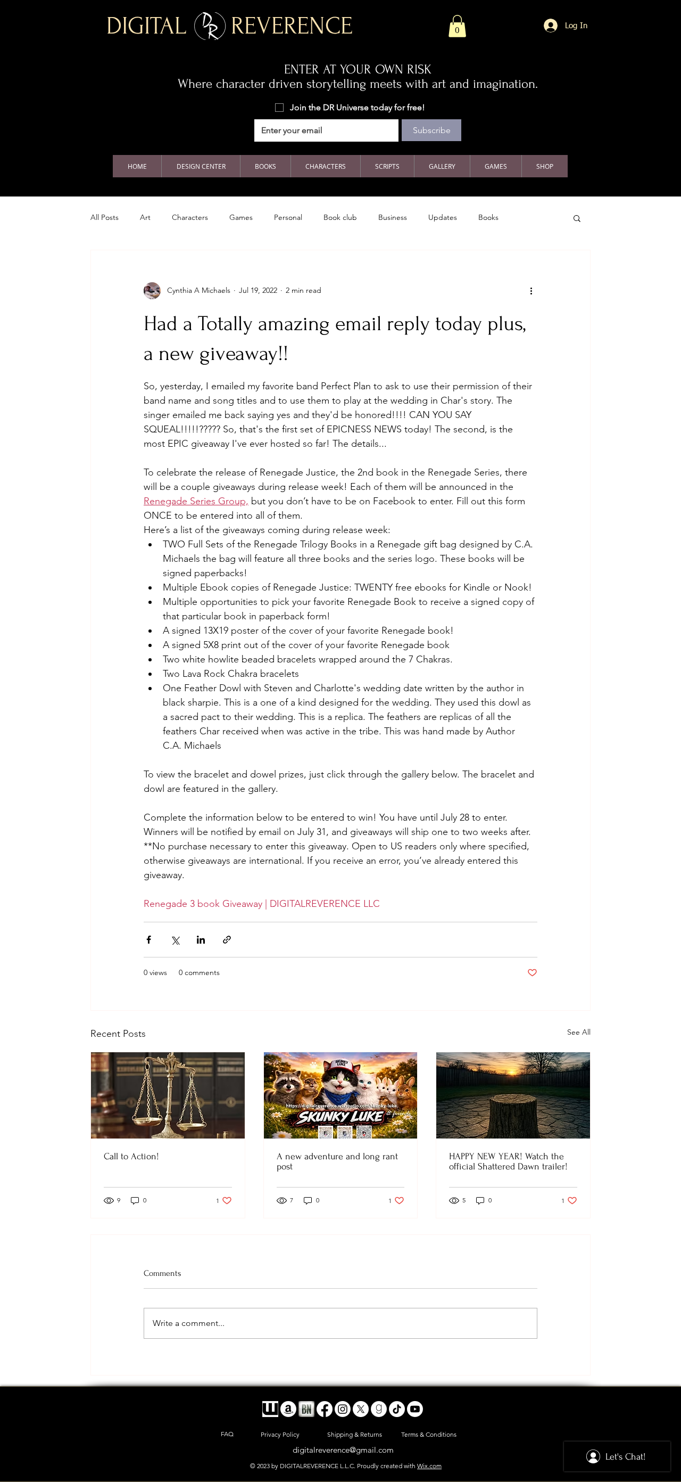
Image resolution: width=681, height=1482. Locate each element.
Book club (340, 217)
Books (488, 217)
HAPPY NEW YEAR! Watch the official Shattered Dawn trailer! (508, 1161)
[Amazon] (288, 1409)
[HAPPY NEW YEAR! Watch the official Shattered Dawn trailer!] (513, 1095)
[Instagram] (343, 1409)
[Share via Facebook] (149, 940)
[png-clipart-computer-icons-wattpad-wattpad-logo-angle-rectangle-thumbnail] (270, 1409)
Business (392, 217)
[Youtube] (415, 1409)
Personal (288, 217)
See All (579, 1032)
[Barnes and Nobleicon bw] (306, 1409)
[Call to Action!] (168, 1095)
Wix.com (429, 1466)
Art (145, 217)
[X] (361, 1409)
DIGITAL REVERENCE (229, 26)
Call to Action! (131, 1156)
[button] (457, 26)
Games (241, 217)
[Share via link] (227, 940)
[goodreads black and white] (379, 1409)
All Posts (104, 217)
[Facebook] (325, 1409)
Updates (442, 217)
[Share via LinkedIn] (201, 940)
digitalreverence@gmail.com (343, 1450)
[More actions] (531, 290)
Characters (190, 217)
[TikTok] (397, 1409)
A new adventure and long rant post (337, 1161)
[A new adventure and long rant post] (341, 1095)
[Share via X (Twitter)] (175, 940)
